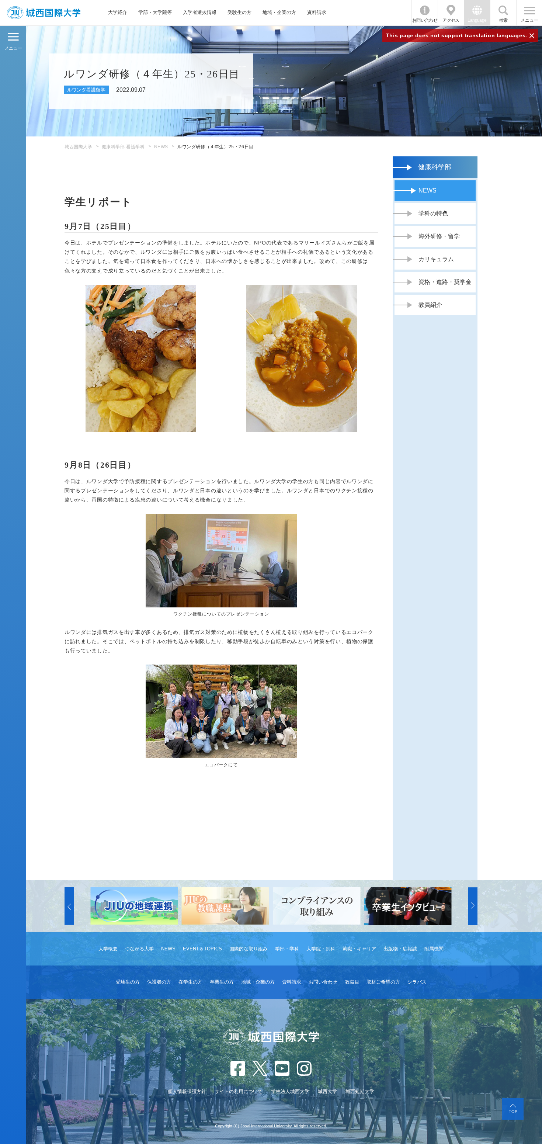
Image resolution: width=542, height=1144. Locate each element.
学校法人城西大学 (290, 1091)
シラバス (417, 982)
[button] (69, 906)
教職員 (352, 982)
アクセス (450, 20)
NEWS (161, 146)
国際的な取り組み (248, 948)
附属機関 (434, 948)
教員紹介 (430, 305)
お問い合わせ (424, 20)
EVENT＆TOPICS (202, 948)
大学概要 (108, 948)
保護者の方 (159, 982)
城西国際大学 (79, 146)
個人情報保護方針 (187, 1091)
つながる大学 (139, 948)
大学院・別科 (320, 948)
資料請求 (316, 12)
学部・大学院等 (155, 12)
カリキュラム (436, 259)
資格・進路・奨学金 (445, 282)
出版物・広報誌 (400, 948)
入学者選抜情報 (199, 12)
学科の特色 (433, 213)
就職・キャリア (359, 948)
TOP (513, 1111)
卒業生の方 (222, 982)
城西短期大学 (359, 1091)
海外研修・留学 (439, 236)
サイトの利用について (239, 1091)
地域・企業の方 (279, 12)
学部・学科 (287, 948)
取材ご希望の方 (383, 982)
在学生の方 (190, 982)
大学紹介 (117, 12)
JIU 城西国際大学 (43, 12)
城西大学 (327, 1091)
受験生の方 (239, 12)
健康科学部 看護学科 (123, 146)
